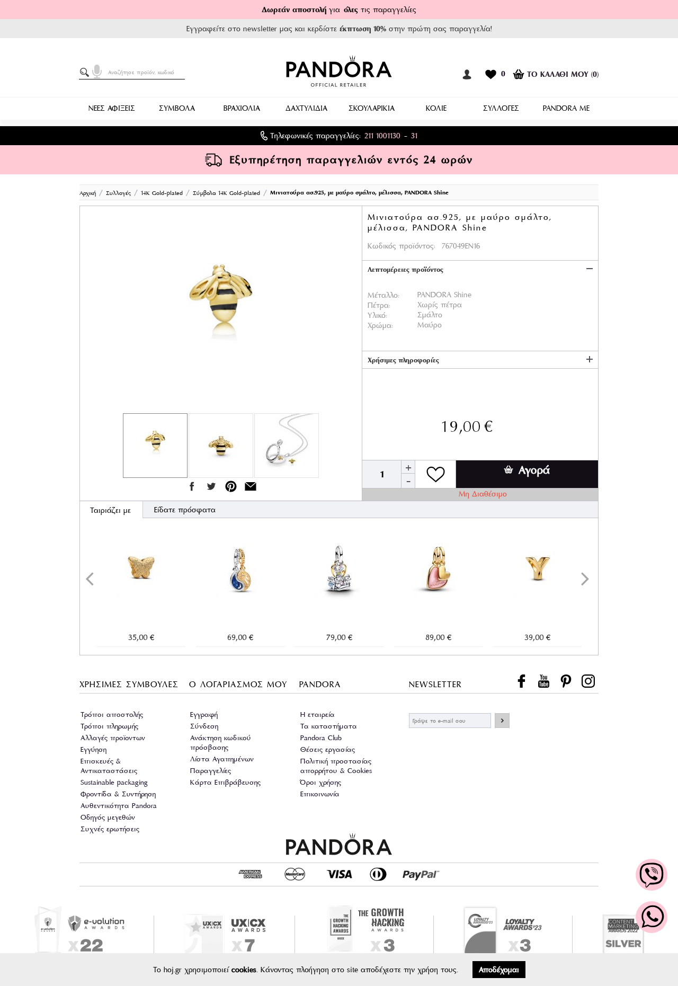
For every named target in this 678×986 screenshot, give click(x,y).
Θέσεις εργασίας (327, 749)
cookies (243, 969)
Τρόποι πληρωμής (109, 726)
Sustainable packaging (114, 782)
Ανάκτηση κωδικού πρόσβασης (220, 742)
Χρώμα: (380, 325)
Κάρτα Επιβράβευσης (225, 782)
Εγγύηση (93, 749)
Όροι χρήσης (320, 782)
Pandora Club (321, 737)
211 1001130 (382, 135)
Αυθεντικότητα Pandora (119, 805)
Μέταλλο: (383, 295)
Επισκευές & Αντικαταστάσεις (109, 766)
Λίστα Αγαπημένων (222, 758)
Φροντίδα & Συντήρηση (118, 793)
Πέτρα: (379, 305)
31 (414, 135)
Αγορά (534, 470)
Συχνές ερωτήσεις (110, 828)
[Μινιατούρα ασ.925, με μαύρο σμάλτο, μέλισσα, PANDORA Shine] (221, 312)
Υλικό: (377, 315)
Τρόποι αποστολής (112, 714)
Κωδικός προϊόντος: (401, 246)
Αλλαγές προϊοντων (113, 737)
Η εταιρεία (317, 714)
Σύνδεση (204, 726)
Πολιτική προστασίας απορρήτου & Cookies (336, 766)
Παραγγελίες (210, 770)
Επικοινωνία (320, 793)
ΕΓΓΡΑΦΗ (502, 720)
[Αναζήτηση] (86, 72)
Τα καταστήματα (328, 726)
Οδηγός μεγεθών (108, 817)
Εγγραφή (204, 714)
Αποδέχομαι (499, 969)
